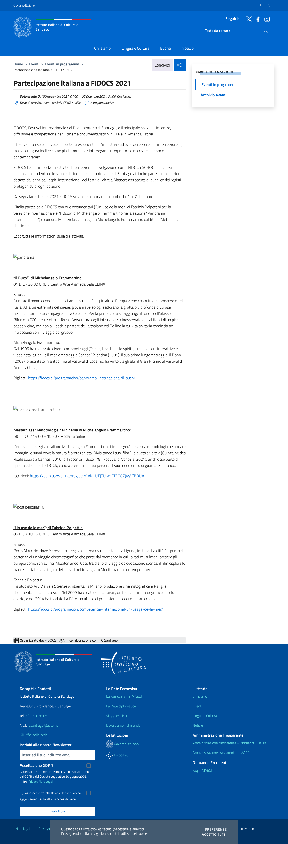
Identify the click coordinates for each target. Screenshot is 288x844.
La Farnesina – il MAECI (124, 696)
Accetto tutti (214, 834)
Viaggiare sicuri (117, 715)
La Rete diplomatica (121, 706)
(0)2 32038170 (36, 715)
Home (18, 64)
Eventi (34, 64)
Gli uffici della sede (33, 734)
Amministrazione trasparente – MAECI (221, 752)
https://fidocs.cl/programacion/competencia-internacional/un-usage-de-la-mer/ (95, 609)
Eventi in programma (62, 64)
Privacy (33, 781)
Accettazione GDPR (36, 765)
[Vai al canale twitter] (247, 19)
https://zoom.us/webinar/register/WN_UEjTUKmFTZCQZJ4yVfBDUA (87, 476)
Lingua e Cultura (205, 715)
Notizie (198, 725)
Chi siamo (200, 696)
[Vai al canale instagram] (265, 19)
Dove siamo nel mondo (123, 725)
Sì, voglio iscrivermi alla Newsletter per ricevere (51, 793)
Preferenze (216, 829)
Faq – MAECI (202, 770)
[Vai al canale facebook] (256, 19)
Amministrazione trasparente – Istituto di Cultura (229, 743)
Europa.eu (120, 755)
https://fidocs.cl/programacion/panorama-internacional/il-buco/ (81, 378)
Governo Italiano (24, 5)
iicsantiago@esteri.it (43, 725)
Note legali (23, 828)
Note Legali (46, 781)
